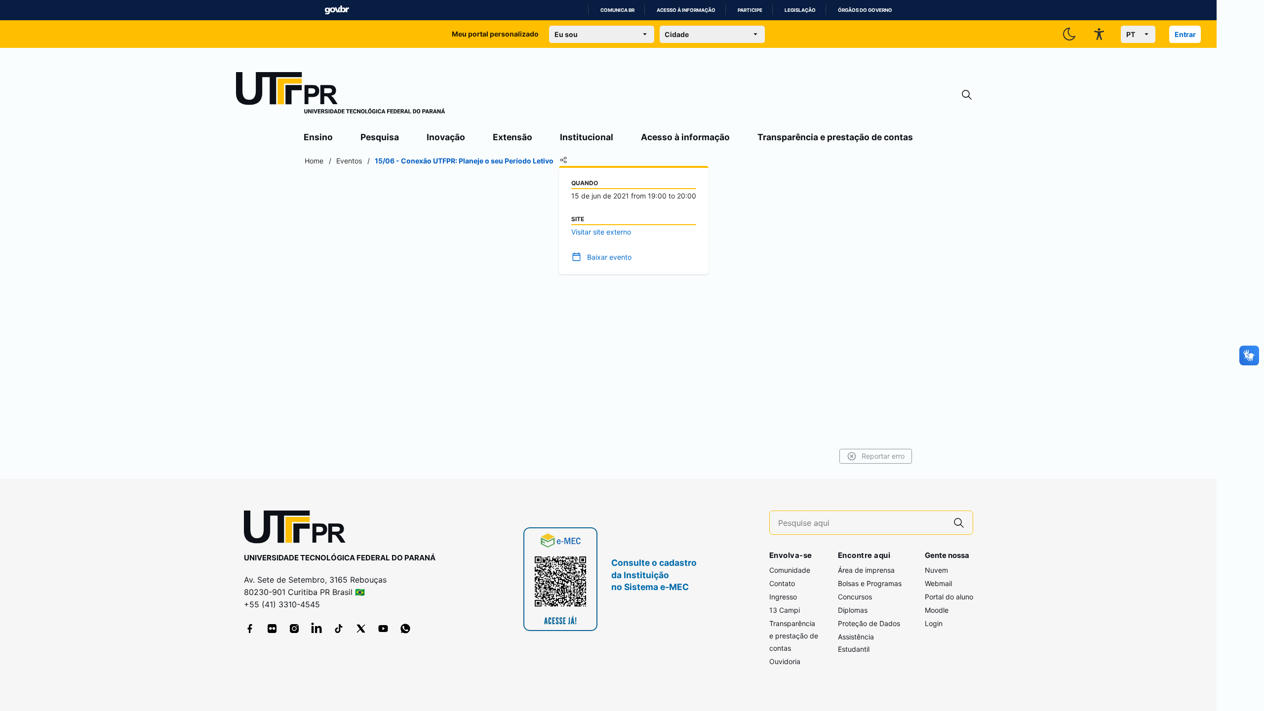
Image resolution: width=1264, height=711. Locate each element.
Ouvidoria (784, 661)
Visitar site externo (601, 232)
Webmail (938, 583)
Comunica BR (617, 10)
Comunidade (789, 570)
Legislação (800, 10)
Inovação (446, 137)
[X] (361, 628)
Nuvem (936, 570)
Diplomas (853, 610)
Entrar (1185, 34)
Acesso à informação (686, 10)
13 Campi (784, 610)
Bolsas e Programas (870, 583)
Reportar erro (883, 456)
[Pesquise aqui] (959, 522)
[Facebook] (250, 628)
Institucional (586, 137)
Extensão (512, 137)
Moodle (936, 610)
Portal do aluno (949, 596)
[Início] (340, 95)
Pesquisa (379, 137)
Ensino (318, 137)
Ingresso (783, 596)
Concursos (855, 596)
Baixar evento (609, 257)
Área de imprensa (866, 570)
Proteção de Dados (869, 623)
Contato (782, 583)
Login (934, 623)
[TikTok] (339, 628)
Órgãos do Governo (865, 10)
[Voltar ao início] (298, 529)
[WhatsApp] (405, 628)
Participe (750, 10)
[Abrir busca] (967, 95)
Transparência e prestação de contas (835, 137)
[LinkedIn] (316, 628)
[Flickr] (272, 628)
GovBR (336, 10)
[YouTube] (383, 628)
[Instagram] (294, 628)
